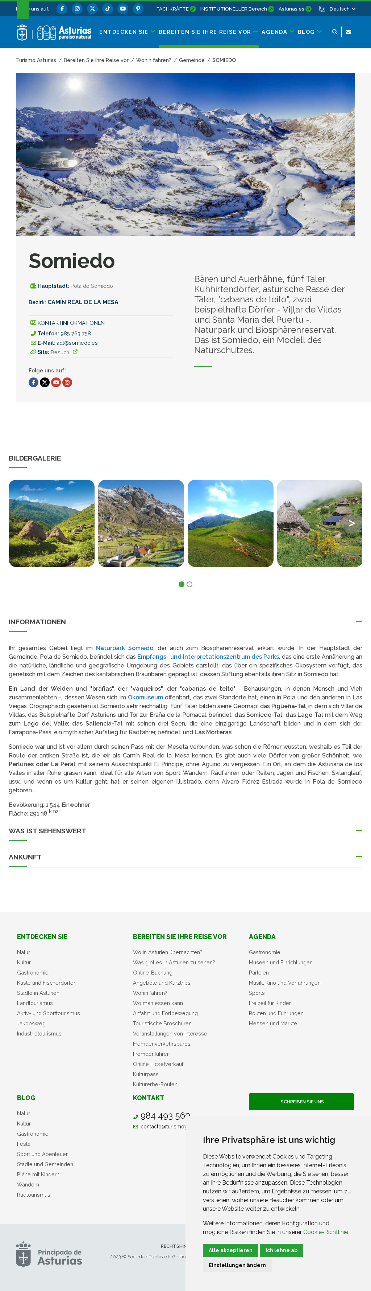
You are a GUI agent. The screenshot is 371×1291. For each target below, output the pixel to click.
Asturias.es (291, 9)
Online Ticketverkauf (158, 1064)
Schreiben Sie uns (301, 1101)
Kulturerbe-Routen (155, 1084)
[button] (342, 9)
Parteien (259, 972)
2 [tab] (189, 584)
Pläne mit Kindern (38, 1174)
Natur (23, 952)
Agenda (262, 936)
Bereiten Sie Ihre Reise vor (180, 936)
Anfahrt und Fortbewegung (165, 1013)
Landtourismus (35, 1003)
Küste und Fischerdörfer (46, 983)
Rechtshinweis (179, 1246)
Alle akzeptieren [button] (231, 1250)
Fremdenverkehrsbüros (162, 1044)
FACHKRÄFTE (173, 9)
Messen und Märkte (273, 1023)
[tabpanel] (51, 528)
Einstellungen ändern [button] (237, 1265)
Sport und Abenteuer (42, 1154)
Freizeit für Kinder (270, 1003)
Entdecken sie (42, 936)
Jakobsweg (31, 1023)
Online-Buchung (152, 972)
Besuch (60, 352)
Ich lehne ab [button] (281, 1250)
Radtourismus (33, 1195)
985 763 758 (76, 333)
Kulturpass (146, 1074)
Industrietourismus (39, 1033)
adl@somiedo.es (77, 343)
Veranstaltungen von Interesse (170, 1033)
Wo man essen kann (158, 1003)
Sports (257, 993)
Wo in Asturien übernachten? (168, 952)
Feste (24, 1144)
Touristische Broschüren (162, 1023)
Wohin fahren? (150, 993)
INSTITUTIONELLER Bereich (233, 9)
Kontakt (148, 1098)
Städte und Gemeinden (45, 1164)
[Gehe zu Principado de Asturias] (49, 1253)
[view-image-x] (52, 523)
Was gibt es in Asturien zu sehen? (174, 962)
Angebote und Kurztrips (162, 983)
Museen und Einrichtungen (281, 962)
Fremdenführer (151, 1054)
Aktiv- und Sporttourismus (48, 1013)
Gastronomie (33, 972)
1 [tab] (181, 584)
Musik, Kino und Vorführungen (285, 983)
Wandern (28, 1184)
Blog (26, 1098)
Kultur (24, 962)
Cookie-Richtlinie (325, 1232)
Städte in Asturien (38, 993)
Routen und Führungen (276, 1013)
